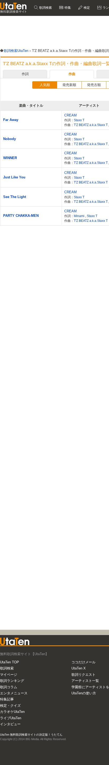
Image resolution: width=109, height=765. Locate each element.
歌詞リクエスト (83, 675)
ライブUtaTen (10, 718)
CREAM (70, 115)
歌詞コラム (8, 687)
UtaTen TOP (9, 662)
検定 (86, 8)
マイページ (8, 675)
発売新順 (69, 85)
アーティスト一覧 (85, 681)
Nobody (9, 139)
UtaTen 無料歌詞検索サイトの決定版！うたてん (31, 734)
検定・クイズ (10, 706)
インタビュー (10, 724)
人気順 (45, 85)
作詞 (25, 74)
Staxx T (79, 120)
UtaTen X (78, 668)
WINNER (10, 158)
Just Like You (14, 177)
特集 (67, 8)
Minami (79, 216)
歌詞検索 (45, 8)
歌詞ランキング (12, 681)
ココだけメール (83, 662)
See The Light (14, 197)
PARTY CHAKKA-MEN (21, 216)
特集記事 (7, 699)
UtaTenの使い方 (83, 693)
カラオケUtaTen (12, 712)
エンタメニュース (14, 693)
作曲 (72, 74)
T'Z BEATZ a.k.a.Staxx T (91, 125)
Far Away (10, 120)
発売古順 (94, 85)
